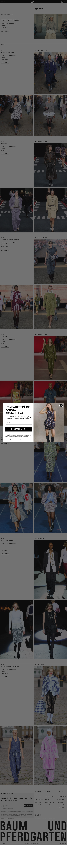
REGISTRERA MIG (18, 429)
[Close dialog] (61, 405)
